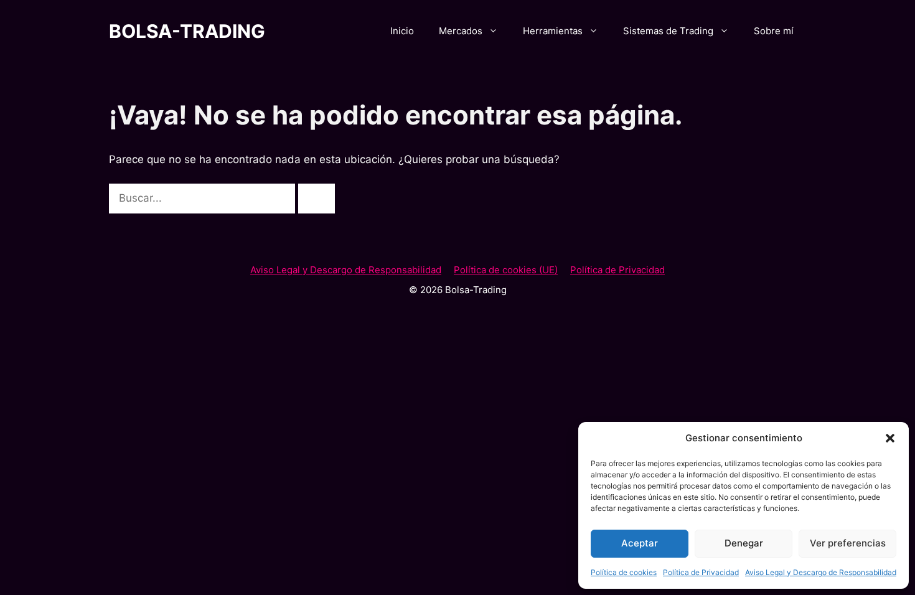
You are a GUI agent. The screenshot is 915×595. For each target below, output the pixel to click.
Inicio (402, 31)
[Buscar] (316, 198)
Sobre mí (774, 31)
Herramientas (553, 31)
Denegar (744, 543)
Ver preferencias (848, 543)
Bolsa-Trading (187, 31)
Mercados (460, 31)
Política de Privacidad (701, 572)
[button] (890, 438)
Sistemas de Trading (668, 31)
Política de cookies (624, 572)
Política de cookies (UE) (506, 270)
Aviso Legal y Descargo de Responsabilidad (820, 572)
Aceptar (639, 543)
